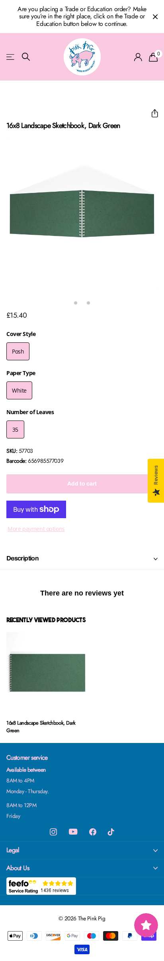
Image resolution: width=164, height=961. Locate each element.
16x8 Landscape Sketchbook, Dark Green (41, 726)
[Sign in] (138, 57)
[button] (151, 113)
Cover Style (20, 334)
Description (22, 558)
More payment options (36, 529)
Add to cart (82, 484)
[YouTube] (73, 832)
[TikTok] (111, 831)
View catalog (11, 56)
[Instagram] (53, 831)
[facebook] (92, 831)
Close (155, 16)
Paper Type (20, 373)
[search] (26, 57)
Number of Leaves (30, 412)
